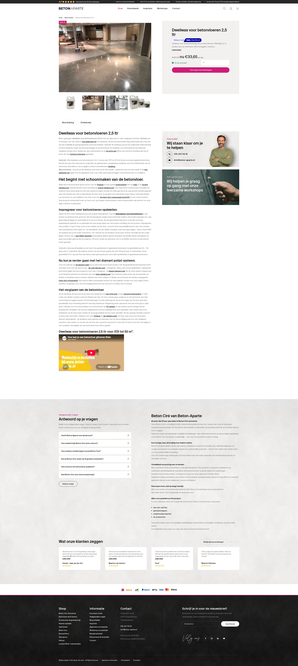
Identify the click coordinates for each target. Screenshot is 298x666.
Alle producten (68, 17)
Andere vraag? (68, 484)
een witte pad (111, 294)
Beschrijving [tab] (68, 122)
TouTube (224, 638)
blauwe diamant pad (117, 271)
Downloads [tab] (86, 122)
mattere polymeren (77, 154)
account (231, 8)
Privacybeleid (125, 660)
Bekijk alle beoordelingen (213, 542)
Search (224, 8)
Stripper (100, 185)
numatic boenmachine (132, 294)
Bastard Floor (64, 634)
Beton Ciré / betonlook (67, 613)
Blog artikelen (95, 620)
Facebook (205, 638)
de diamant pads (82, 265)
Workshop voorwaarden (99, 630)
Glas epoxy (63, 637)
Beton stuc (63, 630)
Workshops (162, 8)
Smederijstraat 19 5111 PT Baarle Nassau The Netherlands (128, 616)
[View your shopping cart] (237, 8)
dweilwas (111, 166)
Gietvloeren (63, 627)
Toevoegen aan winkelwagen (200, 70)
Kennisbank (133, 8)
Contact (176, 8)
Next (236, 542)
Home (60, 17)
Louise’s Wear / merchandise (70, 644)
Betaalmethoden (96, 634)
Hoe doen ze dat (96, 613)
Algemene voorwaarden (99, 627)
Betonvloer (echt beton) (68, 617)
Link (200, 187)
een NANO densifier (84, 236)
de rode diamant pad (96, 268)
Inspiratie (147, 8)
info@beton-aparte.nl (184, 160)
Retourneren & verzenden (99, 637)
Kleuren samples (65, 623)
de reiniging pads (110, 316)
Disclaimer (136, 660)
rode (135, 185)
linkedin (218, 638)
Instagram (211, 638)
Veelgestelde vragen (97, 617)
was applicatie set (89, 141)
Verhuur (62, 640)
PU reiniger (110, 306)
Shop (120, 8)
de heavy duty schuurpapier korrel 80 (115, 197)
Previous (230, 542)
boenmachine (121, 185)
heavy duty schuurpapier (68, 280)
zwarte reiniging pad (106, 188)
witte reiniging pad (103, 274)
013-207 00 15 (181, 154)
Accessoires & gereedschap (70, 620)
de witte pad (111, 151)
